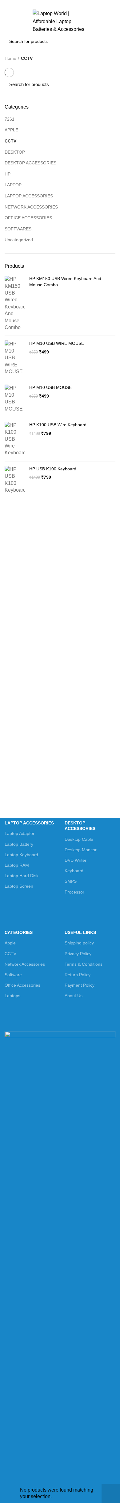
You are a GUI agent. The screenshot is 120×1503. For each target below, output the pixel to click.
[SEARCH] (107, 41)
